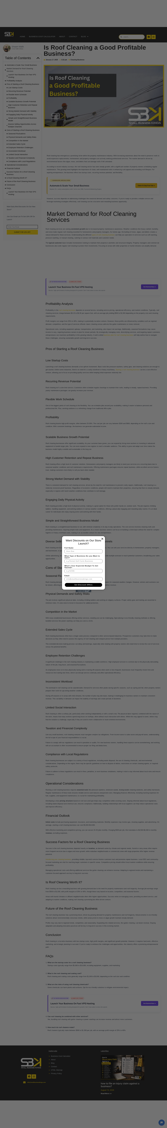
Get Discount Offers (84, 585)
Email (66, 575)
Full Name (69, 548)
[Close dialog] (102, 539)
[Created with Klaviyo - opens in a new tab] (83, 591)
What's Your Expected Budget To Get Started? (81, 566)
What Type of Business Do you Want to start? (82, 557)
